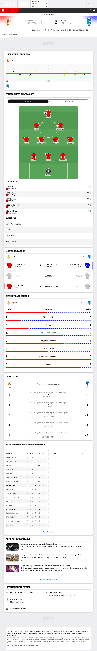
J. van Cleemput (13, 211)
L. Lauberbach (14, 205)
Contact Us (49, 633)
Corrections (11, 636)
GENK (12, 86)
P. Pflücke (12, 242)
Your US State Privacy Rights (40, 631)
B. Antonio (12, 193)
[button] (90, 10)
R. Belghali (14, 195)
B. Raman (14, 207)
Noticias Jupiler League (48, 579)
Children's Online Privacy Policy (63, 631)
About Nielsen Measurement (17, 633)
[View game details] (48, 395)
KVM (12, 60)
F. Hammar (12, 199)
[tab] (28, 101)
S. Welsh (13, 189)
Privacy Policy (23, 631)
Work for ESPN (77, 633)
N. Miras (12, 230)
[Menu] (3, 10)
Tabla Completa (48, 532)
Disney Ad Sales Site (62, 633)
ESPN (12, 10)
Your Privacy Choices (36, 633)
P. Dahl (11, 187)
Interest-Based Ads (82, 631)
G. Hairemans (14, 201)
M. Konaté (12, 236)
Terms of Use (12, 631)
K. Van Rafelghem (15, 224)
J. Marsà (13, 213)
